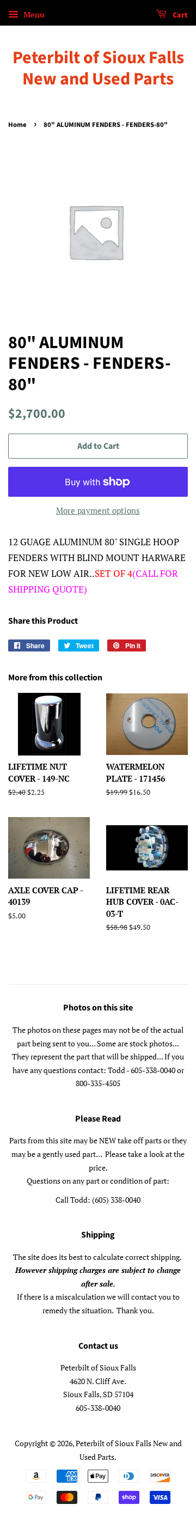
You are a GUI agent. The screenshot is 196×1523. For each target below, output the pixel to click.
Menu (33, 14)
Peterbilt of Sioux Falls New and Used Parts (98, 68)
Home (17, 125)
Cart (179, 15)
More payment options (98, 510)
